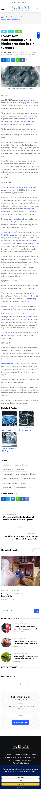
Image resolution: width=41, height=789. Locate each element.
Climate (33, 755)
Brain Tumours (21, 469)
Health (8, 590)
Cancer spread (7, 474)
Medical (8, 755)
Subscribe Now (20, 722)
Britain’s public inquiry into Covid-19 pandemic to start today (25, 629)
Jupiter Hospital (14, 478)
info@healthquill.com (20, 2)
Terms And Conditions (21, 763)
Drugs (3, 590)
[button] (34, 550)
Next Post (31, 534)
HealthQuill (7, 52)
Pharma (28, 624)
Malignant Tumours (29, 478)
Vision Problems (21, 487)
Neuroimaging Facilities (10, 483)
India (4, 478)
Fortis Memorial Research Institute (26, 474)
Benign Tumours (8, 469)
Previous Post (11, 514)
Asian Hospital (7, 465)
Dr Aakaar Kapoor (7, 364)
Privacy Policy (30, 757)
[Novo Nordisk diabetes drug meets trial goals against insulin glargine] (6, 657)
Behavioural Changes (21, 465)
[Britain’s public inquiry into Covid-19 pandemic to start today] (6, 628)
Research (15, 590)
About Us (18, 757)
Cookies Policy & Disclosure (21, 760)
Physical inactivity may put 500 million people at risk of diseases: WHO (25, 644)
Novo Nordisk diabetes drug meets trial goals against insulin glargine (26, 658)
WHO (31, 487)
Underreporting (7, 487)
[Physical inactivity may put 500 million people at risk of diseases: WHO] (6, 643)
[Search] (39, 8)
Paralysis (23, 483)
